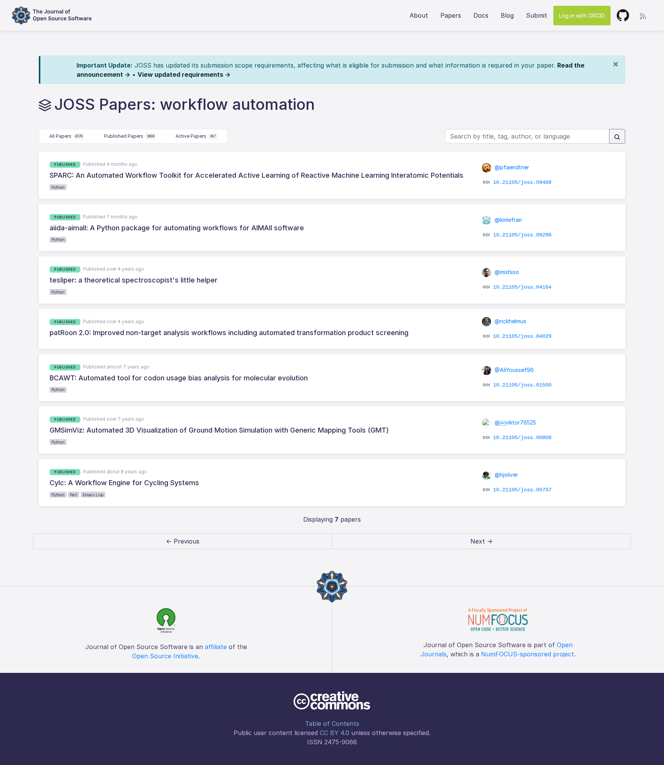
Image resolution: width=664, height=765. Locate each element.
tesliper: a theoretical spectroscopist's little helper (133, 280)
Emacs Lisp (93, 494)
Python (58, 187)
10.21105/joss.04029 (522, 336)
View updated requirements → (184, 74)
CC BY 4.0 (334, 733)
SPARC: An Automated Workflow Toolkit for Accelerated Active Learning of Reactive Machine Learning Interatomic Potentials (256, 175)
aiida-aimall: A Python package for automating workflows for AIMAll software (177, 228)
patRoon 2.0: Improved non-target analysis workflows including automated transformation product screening (229, 333)
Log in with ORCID (582, 15)
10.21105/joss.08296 (522, 235)
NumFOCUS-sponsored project (527, 654)
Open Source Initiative (165, 656)
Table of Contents (332, 723)
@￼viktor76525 (514, 422)
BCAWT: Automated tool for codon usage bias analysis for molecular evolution (179, 378)
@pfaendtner (511, 167)
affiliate (216, 647)
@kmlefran (507, 219)
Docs (480, 15)
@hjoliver (505, 474)
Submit (536, 15)
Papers (450, 15)
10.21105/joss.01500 (522, 385)
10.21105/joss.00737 (522, 490)
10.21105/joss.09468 (522, 182)
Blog (507, 15)
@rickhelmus (509, 321)
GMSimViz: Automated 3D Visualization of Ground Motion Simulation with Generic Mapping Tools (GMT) (219, 430)
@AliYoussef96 (513, 370)
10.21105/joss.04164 (522, 287)
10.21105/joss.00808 (522, 437)
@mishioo (506, 272)
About (419, 15)
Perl (73, 494)
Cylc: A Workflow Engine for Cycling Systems (124, 483)
